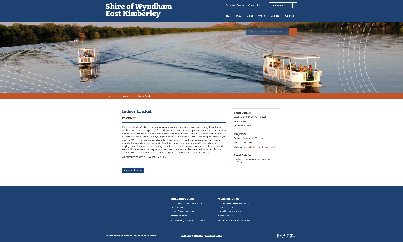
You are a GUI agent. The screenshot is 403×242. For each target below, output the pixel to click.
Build (250, 15)
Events (126, 96)
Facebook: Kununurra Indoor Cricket (259, 147)
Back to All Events (133, 170)
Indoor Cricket (145, 96)
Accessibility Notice (213, 235)
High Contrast (278, 5)
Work (261, 15)
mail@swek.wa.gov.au (184, 211)
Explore (275, 15)
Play (238, 15)
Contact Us (254, 5)
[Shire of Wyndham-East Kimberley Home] (139, 8)
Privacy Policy (187, 235)
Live (228, 15)
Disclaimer (198, 235)
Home (111, 96)
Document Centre (234, 5)
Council (289, 15)
